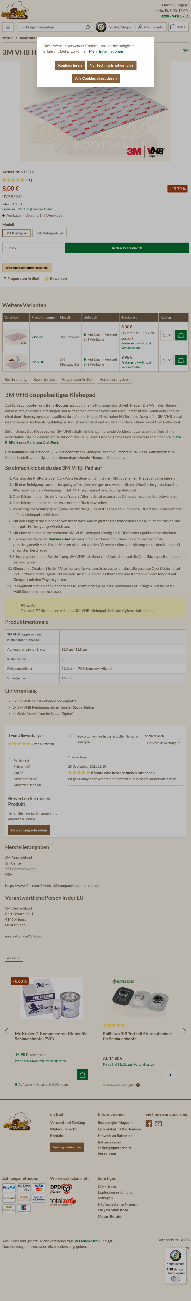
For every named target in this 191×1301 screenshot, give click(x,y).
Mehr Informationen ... (107, 51)
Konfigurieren (70, 65)
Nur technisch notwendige (111, 65)
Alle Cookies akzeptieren (96, 78)
